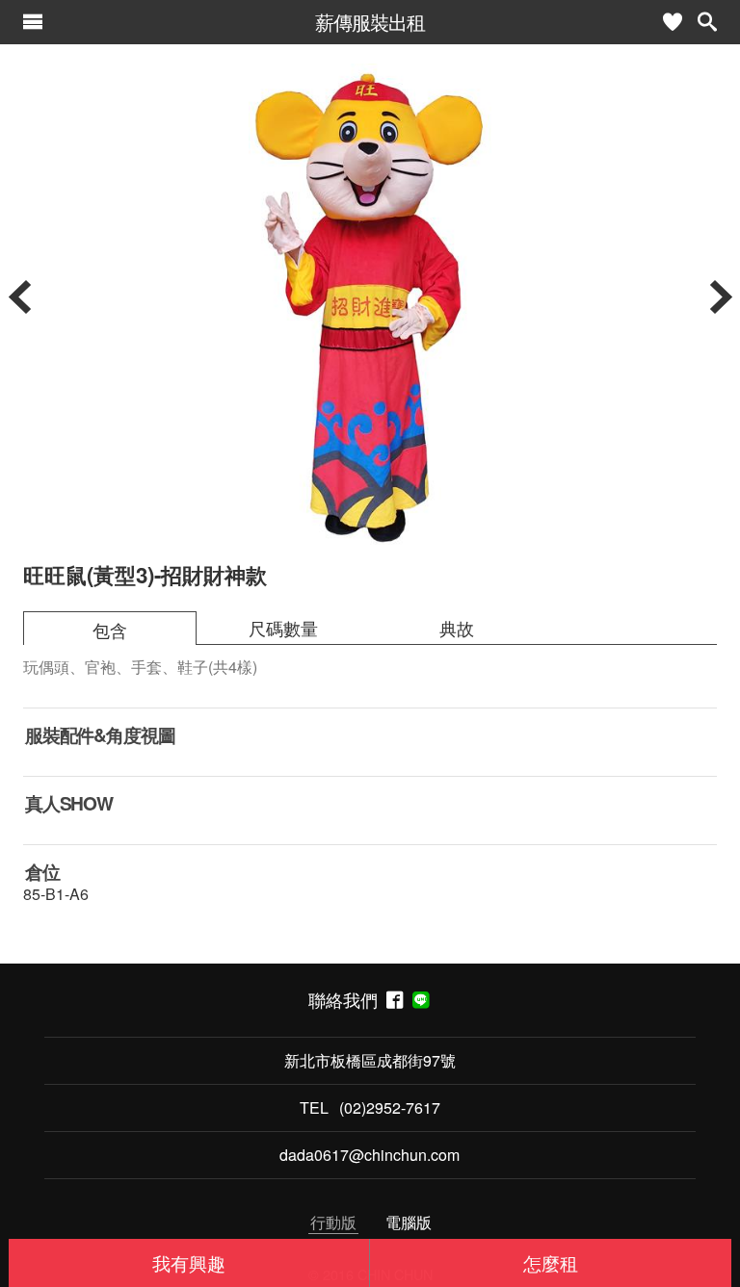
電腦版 (408, 1222)
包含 (109, 630)
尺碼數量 (283, 628)
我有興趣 (188, 1262)
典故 (456, 628)
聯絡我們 (347, 1000)
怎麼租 (550, 1262)
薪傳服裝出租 (370, 22)
